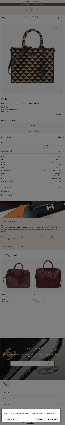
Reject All (40, 419)
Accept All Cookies (52, 419)
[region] (31, 415)
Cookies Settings (11, 419)
